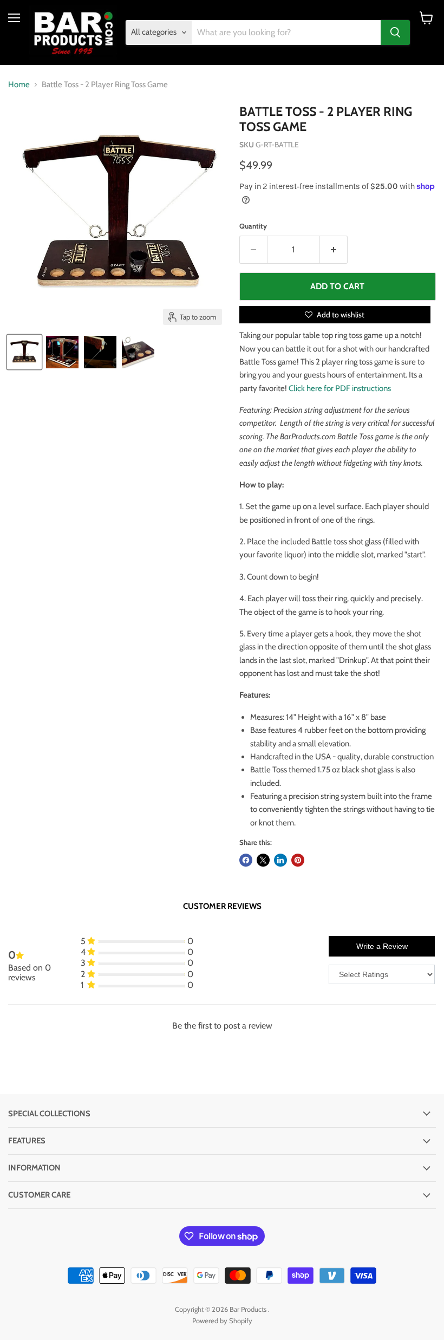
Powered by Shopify (222, 1320)
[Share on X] (263, 860)
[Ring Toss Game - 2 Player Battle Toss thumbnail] (24, 352)
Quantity (253, 226)
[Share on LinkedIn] (280, 860)
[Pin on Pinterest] (297, 860)
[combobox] (286, 32)
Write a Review (382, 946)
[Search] (395, 32)
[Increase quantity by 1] (334, 250)
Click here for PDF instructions (340, 388)
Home (19, 84)
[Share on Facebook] (245, 860)
